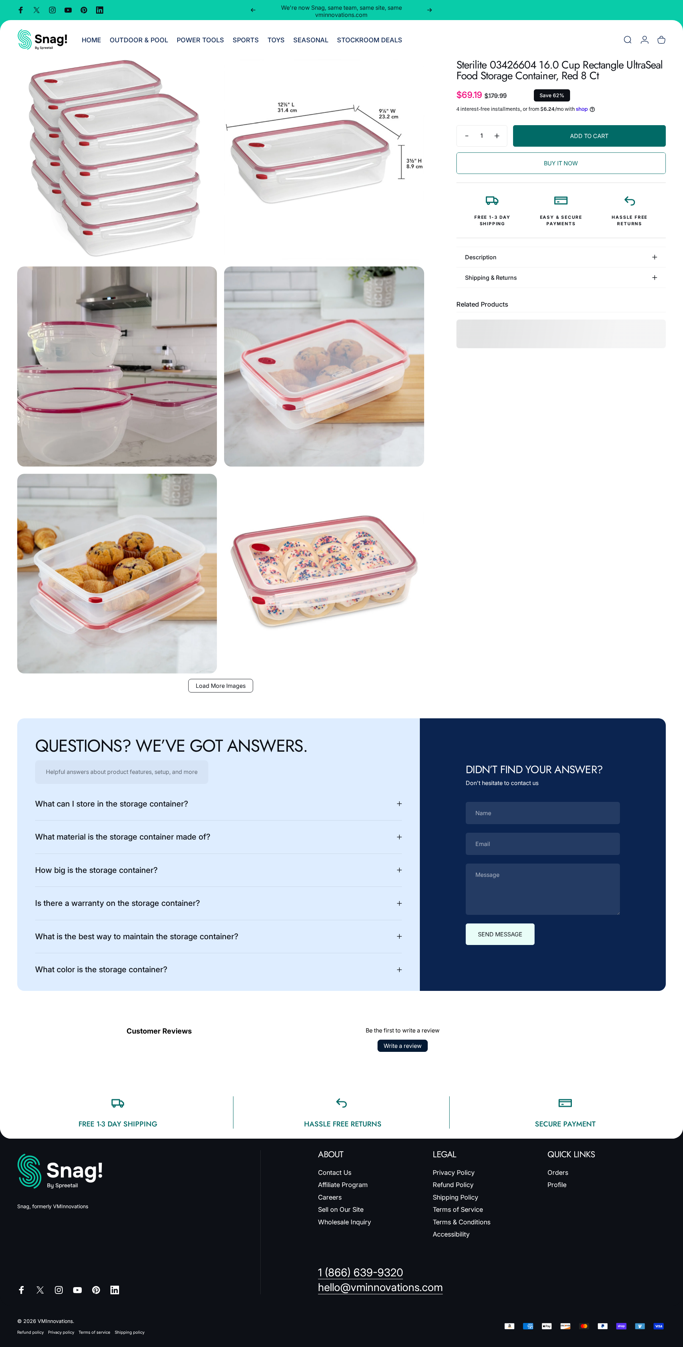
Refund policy (30, 1332)
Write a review (403, 1045)
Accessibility (451, 1234)
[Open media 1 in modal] (117, 159)
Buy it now (561, 163)
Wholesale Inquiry (344, 1222)
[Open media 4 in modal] (324, 366)
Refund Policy (453, 1184)
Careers (330, 1197)
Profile (556, 1184)
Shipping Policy (455, 1197)
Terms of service (94, 1332)
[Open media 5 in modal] (117, 574)
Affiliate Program (343, 1184)
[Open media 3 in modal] (117, 366)
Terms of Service (458, 1209)
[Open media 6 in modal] (324, 574)
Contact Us (334, 1172)
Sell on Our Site (341, 1209)
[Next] (429, 10)
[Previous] (253, 10)
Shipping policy (129, 1332)
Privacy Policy (454, 1172)
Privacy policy (61, 1332)
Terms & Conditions (461, 1222)
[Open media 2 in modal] (324, 159)
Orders (557, 1172)
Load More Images (221, 685)
